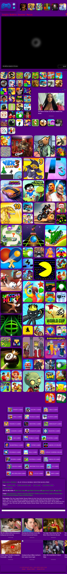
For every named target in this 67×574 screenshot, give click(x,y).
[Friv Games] (14, 5)
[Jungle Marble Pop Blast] (19, 78)
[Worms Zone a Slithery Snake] (11, 102)
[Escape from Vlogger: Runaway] (3, 102)
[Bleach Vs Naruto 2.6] (19, 94)
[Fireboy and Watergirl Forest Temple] (47, 10)
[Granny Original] (58, 125)
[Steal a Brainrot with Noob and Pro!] (27, 102)
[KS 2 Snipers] (51, 86)
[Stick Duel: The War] (27, 94)
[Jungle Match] (43, 78)
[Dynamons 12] (11, 94)
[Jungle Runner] (11, 78)
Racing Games (36, 409)
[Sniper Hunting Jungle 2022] (3, 86)
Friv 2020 (6, 482)
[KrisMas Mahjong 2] (3, 118)
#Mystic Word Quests (36, 493)
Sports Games (18, 409)
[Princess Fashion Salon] (11, 86)
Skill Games (17, 416)
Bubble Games (11, 485)
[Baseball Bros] (19, 102)
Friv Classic (36, 485)
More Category (7, 488)
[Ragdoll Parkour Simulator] (62, 10)
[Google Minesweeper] (11, 110)
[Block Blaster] (27, 86)
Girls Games (53, 409)
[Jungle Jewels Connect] (3, 78)
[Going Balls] (3, 110)
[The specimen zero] (54, 10)
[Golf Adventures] (19, 118)
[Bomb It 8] (27, 110)
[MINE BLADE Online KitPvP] (39, 10)
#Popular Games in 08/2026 (21, 495)
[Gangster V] (58, 86)
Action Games (53, 416)
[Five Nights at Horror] (23, 10)
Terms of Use (41, 569)
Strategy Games (15, 424)
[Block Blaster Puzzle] (3, 94)
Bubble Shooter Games (24, 485)
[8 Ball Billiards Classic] (11, 125)
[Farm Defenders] (35, 86)
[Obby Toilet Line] (11, 133)
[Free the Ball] (31, 10)
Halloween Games (48, 485)
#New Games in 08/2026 (52, 493)
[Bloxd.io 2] (11, 118)
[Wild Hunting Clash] (43, 125)
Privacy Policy (31, 569)
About (23, 569)
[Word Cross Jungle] (51, 78)
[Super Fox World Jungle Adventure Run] (58, 78)
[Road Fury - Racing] (43, 86)
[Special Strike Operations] (19, 110)
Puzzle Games (35, 416)
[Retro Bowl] (35, 125)
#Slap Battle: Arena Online (17, 493)
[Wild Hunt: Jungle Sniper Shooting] (27, 78)
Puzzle (13, 482)
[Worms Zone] (27, 125)
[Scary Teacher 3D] (27, 118)
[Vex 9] (19, 125)
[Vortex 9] (3, 125)
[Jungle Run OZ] (35, 78)
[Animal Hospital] (19, 86)
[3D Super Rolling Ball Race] (3, 133)
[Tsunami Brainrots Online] (51, 125)
